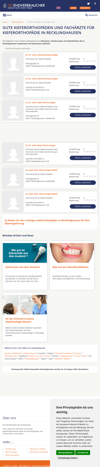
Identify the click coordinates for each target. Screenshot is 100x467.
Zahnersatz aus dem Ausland (22, 267)
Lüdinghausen (66, 356)
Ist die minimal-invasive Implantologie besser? (19, 320)
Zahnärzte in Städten (38, 449)
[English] (58, 8)
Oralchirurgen (10, 449)
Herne (47, 356)
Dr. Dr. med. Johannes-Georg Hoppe (42, 55)
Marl (84, 356)
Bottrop (17, 353)
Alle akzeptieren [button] (65, 452)
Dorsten (59, 353)
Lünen (77, 356)
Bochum (8, 353)
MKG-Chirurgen (11, 452)
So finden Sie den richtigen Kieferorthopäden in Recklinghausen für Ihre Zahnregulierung (47, 222)
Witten (67, 358)
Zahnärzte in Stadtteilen (39, 452)
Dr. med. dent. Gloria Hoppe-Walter (42, 170)
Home (5, 22)
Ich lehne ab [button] (82, 452)
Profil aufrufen (83, 67)
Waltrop (58, 358)
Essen (78, 353)
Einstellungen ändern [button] (67, 458)
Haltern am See (36, 356)
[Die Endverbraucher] (24, 5)
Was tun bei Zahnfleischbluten (71, 267)
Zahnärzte (92, 15)
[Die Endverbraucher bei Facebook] (95, 3)
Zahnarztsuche (17, 22)
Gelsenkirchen (11, 356)
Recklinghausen (32, 358)
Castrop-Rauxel (29, 353)
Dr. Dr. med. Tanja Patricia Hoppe (40, 102)
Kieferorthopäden (12, 455)
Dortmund (69, 353)
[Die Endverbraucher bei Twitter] (88, 3)
